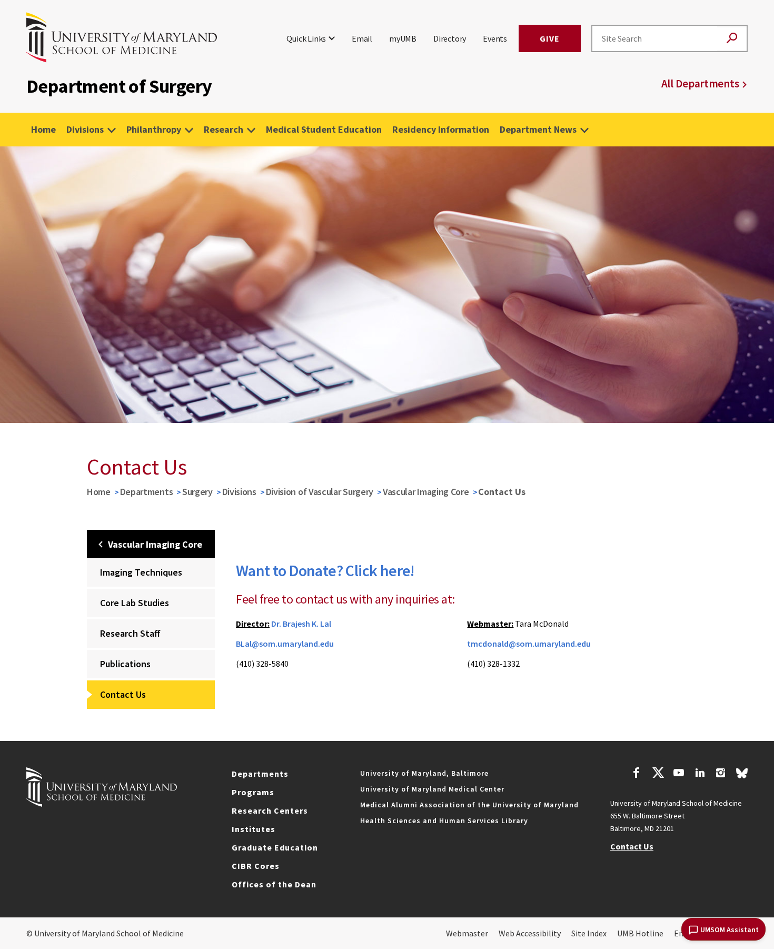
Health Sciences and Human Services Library (444, 820)
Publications (125, 664)
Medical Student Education (324, 129)
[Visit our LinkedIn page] (699, 774)
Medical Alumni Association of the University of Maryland (469, 804)
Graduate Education (275, 847)
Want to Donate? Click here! (325, 570)
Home (43, 129)
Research (223, 129)
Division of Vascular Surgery (320, 492)
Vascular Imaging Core (426, 492)
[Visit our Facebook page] (636, 774)
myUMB (402, 38)
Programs (253, 792)
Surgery (197, 492)
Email (362, 38)
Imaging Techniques (141, 572)
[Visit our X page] (657, 774)
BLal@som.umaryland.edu (285, 643)
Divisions (85, 129)
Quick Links (306, 38)
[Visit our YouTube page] (678, 774)
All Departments (700, 83)
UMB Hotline (640, 933)
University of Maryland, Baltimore (424, 773)
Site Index (589, 933)
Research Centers (270, 810)
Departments (146, 492)
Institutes (253, 829)
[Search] (732, 38)
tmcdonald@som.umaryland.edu (529, 643)
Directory (449, 38)
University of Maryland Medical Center (432, 789)
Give (550, 38)
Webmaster (467, 933)
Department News (538, 129)
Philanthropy (153, 129)
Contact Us (123, 694)
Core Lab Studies (134, 603)
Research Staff (130, 633)
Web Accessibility (530, 933)
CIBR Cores (256, 866)
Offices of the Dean (274, 884)
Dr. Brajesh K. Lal (301, 623)
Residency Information (440, 129)
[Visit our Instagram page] (721, 774)
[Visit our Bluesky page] (742, 775)
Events (495, 38)
